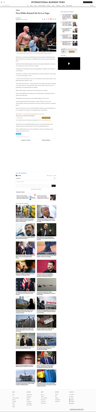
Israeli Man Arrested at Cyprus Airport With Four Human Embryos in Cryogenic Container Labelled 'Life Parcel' (46, 384)
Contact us (42, 396)
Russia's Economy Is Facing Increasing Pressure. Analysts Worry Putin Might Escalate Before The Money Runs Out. (45, 366)
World (31, 5)
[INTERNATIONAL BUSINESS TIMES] (48, 2)
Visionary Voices (29, 394)
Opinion (63, 5)
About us (42, 394)
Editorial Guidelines (46, 140)
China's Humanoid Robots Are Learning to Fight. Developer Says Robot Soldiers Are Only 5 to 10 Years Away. (25, 220)
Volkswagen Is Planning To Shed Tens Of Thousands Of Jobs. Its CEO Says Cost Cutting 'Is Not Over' (24, 311)
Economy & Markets (41, 5)
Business (48, 5)
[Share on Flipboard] (49, 19)
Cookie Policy (43, 401)
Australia (56, 394)
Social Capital (29, 396)
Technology (58, 5)
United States (57, 401)
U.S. (28, 5)
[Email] (53, 19)
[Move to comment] (55, 19)
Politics (35, 5)
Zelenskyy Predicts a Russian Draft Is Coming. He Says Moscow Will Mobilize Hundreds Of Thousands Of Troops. (45, 275)
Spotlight (28, 399)
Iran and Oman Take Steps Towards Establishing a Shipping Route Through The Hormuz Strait (46, 293)
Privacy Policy (48, 120)
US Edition (92, 5)
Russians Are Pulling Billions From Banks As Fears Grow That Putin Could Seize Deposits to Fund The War (46, 311)
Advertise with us (43, 403)
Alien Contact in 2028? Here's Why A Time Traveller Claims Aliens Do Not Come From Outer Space (25, 330)
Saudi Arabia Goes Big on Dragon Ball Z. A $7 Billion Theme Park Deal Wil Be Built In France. (25, 256)
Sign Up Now (71, 51)
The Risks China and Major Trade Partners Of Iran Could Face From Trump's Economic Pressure (25, 293)
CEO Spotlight (29, 403)
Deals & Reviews (69, 5)
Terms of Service (42, 120)
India (56, 396)
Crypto (53, 5)
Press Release (29, 401)
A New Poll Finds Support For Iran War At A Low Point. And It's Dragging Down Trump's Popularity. (46, 220)
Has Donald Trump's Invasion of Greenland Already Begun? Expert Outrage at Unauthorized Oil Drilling (46, 348)
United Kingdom (57, 399)
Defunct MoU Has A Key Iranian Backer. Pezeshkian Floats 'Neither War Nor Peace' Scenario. (46, 238)
